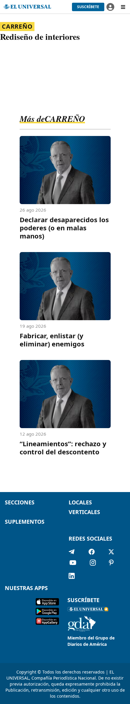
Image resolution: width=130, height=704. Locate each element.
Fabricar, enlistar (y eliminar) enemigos (52, 339)
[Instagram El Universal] (93, 564)
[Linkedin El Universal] (72, 576)
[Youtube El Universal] (73, 564)
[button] (88, 7)
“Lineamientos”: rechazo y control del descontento (63, 447)
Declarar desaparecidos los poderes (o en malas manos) (64, 227)
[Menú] (123, 7)
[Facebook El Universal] (92, 552)
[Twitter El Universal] (111, 552)
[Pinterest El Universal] (111, 564)
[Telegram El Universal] (72, 552)
